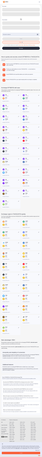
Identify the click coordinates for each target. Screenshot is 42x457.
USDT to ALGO (22, 434)
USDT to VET (11, 436)
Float (20, 42)
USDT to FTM (33, 432)
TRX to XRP (11, 439)
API (2, 422)
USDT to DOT (22, 427)
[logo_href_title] (6, 2)
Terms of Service (4, 427)
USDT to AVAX (33, 429)
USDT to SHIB (33, 427)
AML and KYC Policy (4, 433)
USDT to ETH (22, 422)
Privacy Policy (32, 45)
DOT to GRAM (33, 439)
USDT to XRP (11, 425)
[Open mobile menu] (39, 2)
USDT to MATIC (23, 429)
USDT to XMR (11, 432)
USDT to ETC (33, 437)
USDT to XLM (33, 434)
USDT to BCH (22, 432)
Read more (37, 450)
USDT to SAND (22, 436)
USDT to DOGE (12, 427)
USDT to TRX (11, 437)
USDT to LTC (11, 429)
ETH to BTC (33, 422)
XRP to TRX (22, 439)
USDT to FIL (22, 437)
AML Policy (26, 45)
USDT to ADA (22, 425)
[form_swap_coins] (21, 19)
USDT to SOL (33, 425)
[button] (22, 42)
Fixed (21, 38)
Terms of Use (21, 45)
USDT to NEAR (12, 434)
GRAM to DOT (11, 441)
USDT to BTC (11, 422)
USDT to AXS (33, 436)
